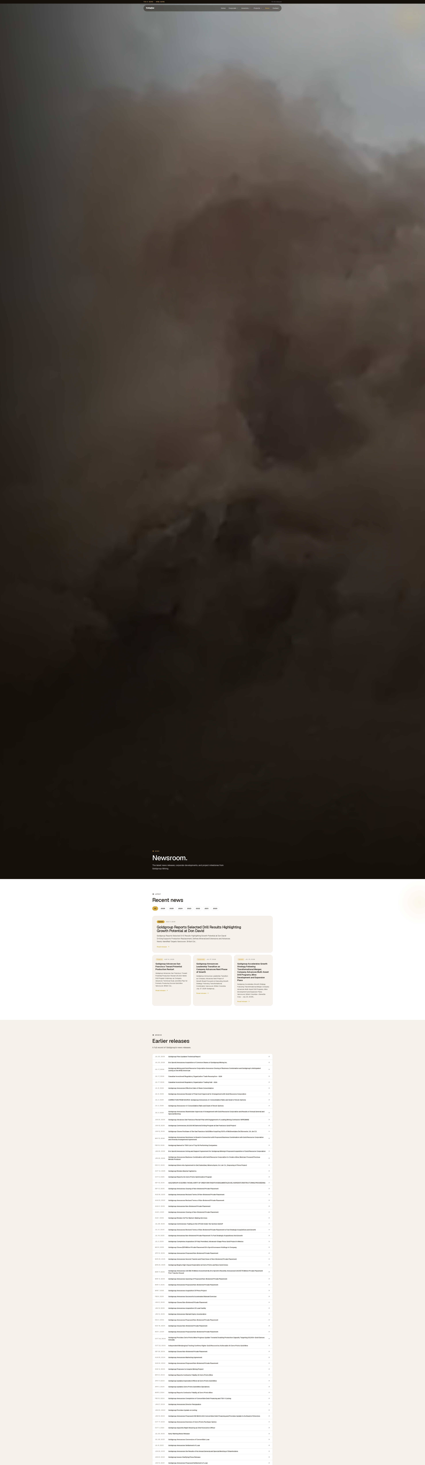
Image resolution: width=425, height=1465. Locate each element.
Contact (276, 8)
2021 (206, 908)
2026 (163, 908)
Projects (257, 8)
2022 (198, 908)
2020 (215, 908)
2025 (172, 908)
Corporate (232, 8)
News (267, 8)
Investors (245, 8)
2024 (180, 908)
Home (223, 8)
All (155, 908)
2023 (189, 908)
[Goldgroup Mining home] (150, 8)
